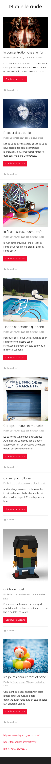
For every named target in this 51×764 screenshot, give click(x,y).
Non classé (12, 90)
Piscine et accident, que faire (23, 327)
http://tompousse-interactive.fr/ (20, 742)
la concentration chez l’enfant (24, 52)
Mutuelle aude (25, 6)
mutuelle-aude (35, 57)
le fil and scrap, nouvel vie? (22, 232)
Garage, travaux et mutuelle (23, 426)
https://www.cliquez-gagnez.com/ (21, 735)
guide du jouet (13, 589)
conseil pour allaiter (17, 478)
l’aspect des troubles (17, 133)
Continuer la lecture (15, 79)
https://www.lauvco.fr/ (15, 748)
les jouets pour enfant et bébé (24, 677)
